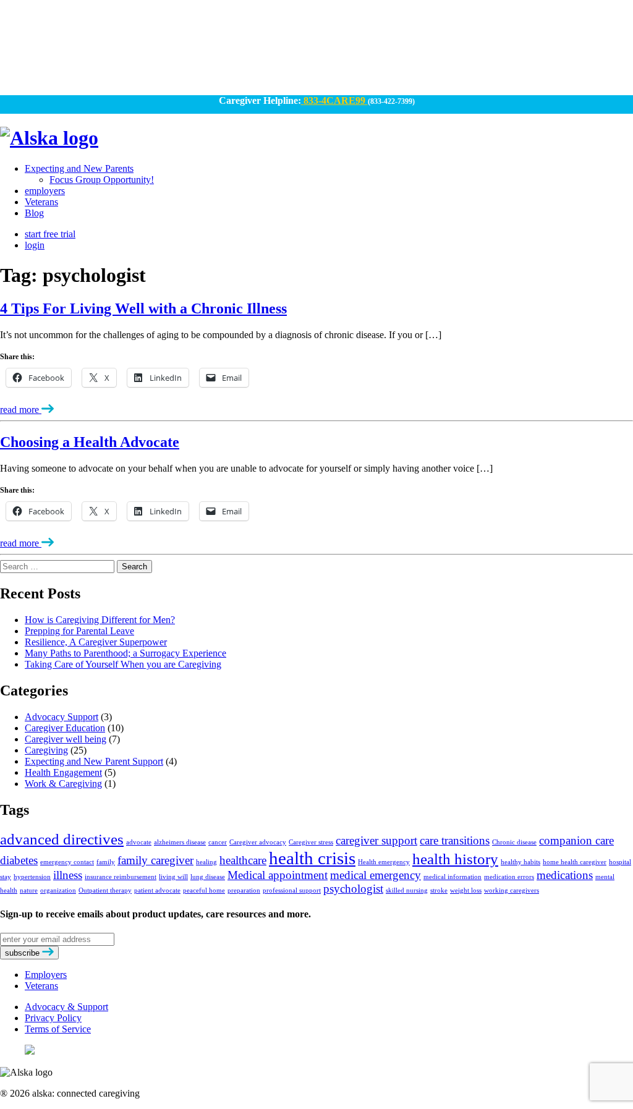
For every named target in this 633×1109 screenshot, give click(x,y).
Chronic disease (514, 842)
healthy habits (520, 862)
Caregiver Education (65, 728)
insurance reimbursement (120, 876)
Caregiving (46, 750)
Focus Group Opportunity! (101, 179)
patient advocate (157, 890)
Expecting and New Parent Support (94, 761)
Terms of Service (58, 1029)
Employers (46, 974)
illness (67, 875)
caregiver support (376, 840)
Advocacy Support (61, 717)
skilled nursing (407, 890)
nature (29, 890)
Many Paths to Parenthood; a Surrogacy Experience (125, 653)
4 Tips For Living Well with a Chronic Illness (143, 308)
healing (206, 862)
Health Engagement (63, 772)
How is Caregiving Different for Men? (100, 619)
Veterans (41, 202)
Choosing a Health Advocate (89, 442)
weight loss (466, 890)
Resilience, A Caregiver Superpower (96, 642)
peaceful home (204, 890)
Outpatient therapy (105, 890)
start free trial (50, 234)
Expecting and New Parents (79, 168)
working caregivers (511, 890)
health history (455, 859)
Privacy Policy (53, 1018)
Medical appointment (277, 875)
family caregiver (155, 860)
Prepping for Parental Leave (79, 631)
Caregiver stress (311, 842)
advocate (138, 842)
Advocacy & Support (66, 1006)
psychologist (353, 888)
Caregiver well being (65, 739)
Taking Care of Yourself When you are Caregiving (123, 664)
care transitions (455, 840)
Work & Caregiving (63, 783)
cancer (217, 842)
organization (58, 890)
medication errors (509, 876)
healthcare (242, 860)
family (105, 862)
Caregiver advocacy (257, 842)
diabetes (19, 860)
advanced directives (62, 839)
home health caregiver (574, 862)
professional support (292, 890)
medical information (452, 876)
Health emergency (384, 862)
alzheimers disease (180, 842)
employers (45, 190)
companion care (576, 840)
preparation (243, 890)
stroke (439, 890)
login (35, 245)
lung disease (207, 876)
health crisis (312, 858)
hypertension (32, 876)
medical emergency (375, 875)
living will (173, 876)
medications (565, 875)
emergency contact (67, 862)
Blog (34, 213)
